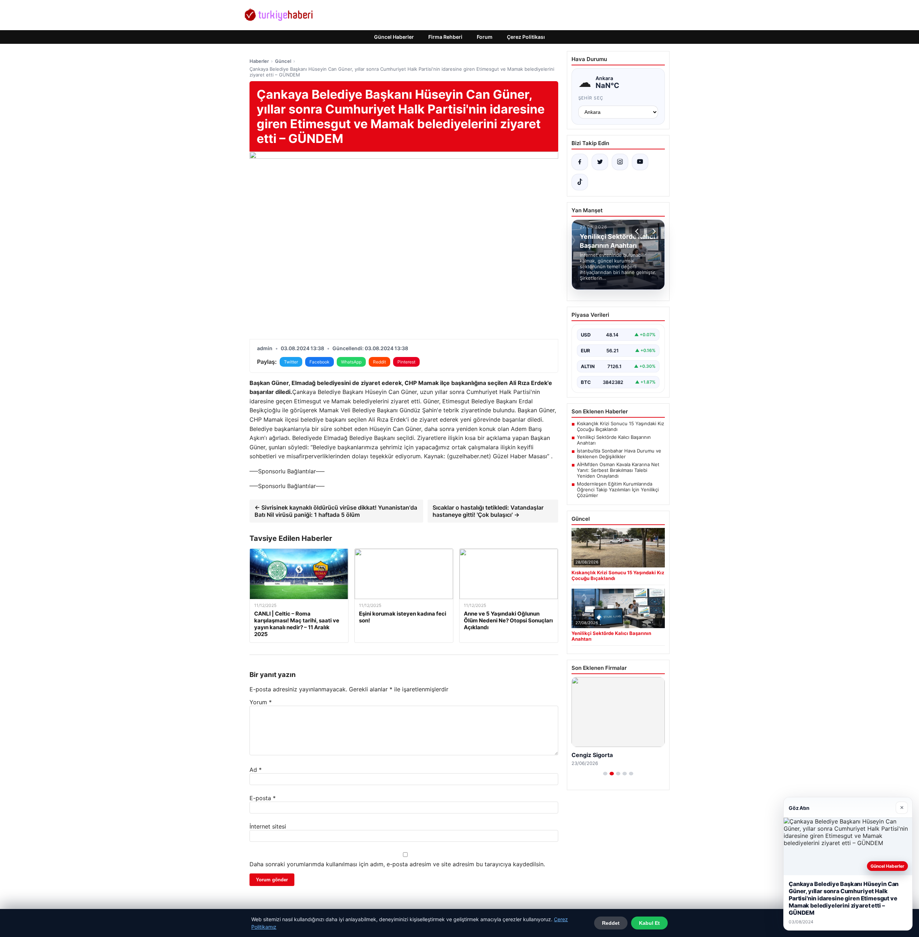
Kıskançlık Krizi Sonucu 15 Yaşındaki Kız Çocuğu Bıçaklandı (620, 426)
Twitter (291, 362)
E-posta (262, 798)
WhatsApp (351, 362)
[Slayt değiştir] (605, 773)
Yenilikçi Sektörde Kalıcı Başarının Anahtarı (614, 440)
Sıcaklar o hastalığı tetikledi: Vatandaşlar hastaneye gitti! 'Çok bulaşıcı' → (488, 511)
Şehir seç (591, 98)
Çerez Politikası (526, 37)
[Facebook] (580, 162)
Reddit (379, 362)
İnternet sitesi (267, 826)
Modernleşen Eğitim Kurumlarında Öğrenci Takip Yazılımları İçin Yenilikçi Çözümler (618, 489)
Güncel (283, 61)
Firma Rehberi (445, 37)
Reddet (611, 923)
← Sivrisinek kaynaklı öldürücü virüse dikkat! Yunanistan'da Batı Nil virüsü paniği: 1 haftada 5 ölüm (336, 511)
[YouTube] (640, 162)
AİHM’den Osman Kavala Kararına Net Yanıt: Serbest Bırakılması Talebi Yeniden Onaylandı (618, 470)
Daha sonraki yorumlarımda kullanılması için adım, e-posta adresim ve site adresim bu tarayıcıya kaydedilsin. (397, 864)
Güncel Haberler (394, 37)
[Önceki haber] (638, 231)
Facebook (319, 362)
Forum (485, 37)
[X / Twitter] (600, 162)
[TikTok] (580, 182)
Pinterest (406, 362)
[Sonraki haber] (653, 231)
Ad (255, 769)
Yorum (260, 702)
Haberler (259, 61)
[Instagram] (620, 162)
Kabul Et (649, 923)
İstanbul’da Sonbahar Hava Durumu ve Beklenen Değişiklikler (619, 453)
